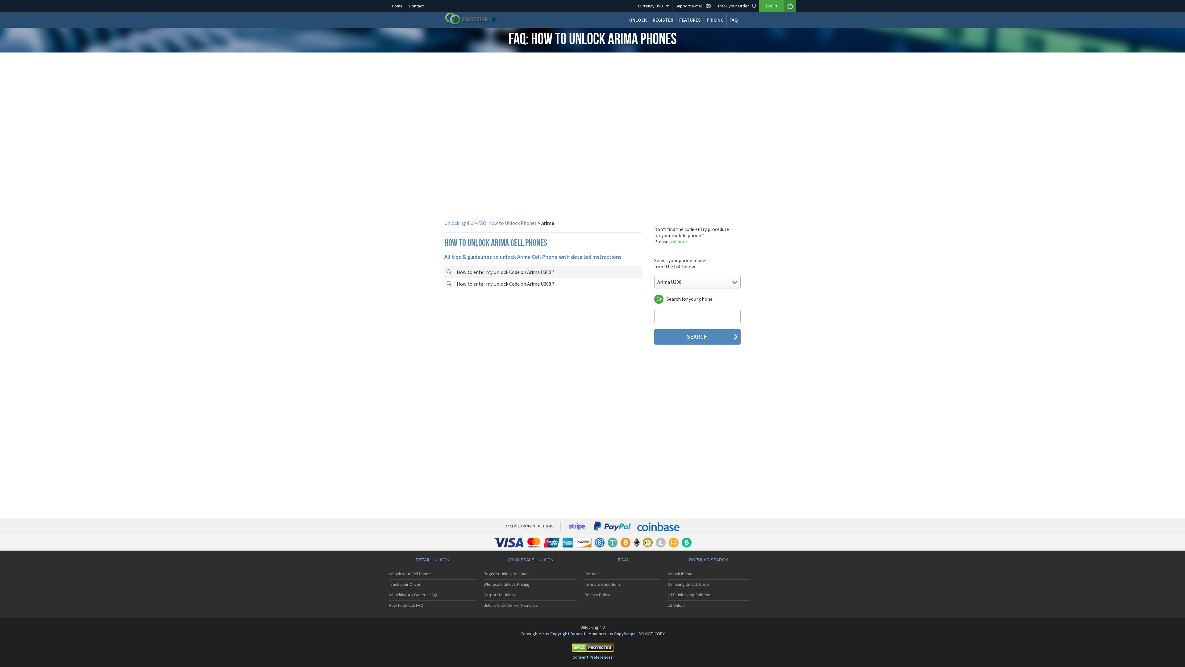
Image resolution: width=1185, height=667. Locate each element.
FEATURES (690, 20)
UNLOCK (638, 20)
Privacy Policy (597, 595)
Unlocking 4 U (458, 223)
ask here (678, 241)
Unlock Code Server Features (511, 605)
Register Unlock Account (506, 574)
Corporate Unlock (500, 595)
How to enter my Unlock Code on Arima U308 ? (505, 284)
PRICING (715, 20)
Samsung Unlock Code (688, 584)
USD (650, 6)
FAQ (734, 20)
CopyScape (625, 634)
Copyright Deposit (567, 634)
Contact (416, 6)
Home (397, 6)
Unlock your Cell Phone (410, 574)
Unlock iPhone (681, 574)
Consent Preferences (592, 657)
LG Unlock (677, 605)
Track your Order (405, 584)
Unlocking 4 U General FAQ (413, 595)
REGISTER (663, 20)
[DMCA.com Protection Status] (592, 649)
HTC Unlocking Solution (689, 595)
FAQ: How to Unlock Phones (507, 223)
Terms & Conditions (602, 584)
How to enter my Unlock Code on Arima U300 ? (505, 272)
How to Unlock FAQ (406, 605)
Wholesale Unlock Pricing (507, 584)
